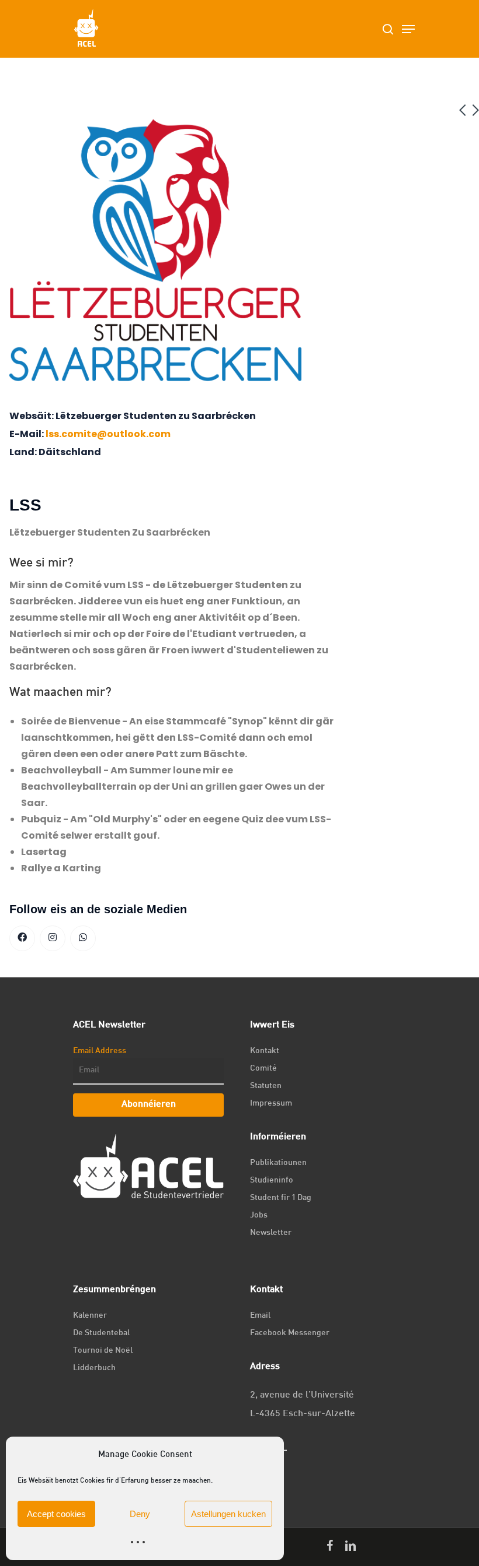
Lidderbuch (94, 1368)
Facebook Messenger (289, 1333)
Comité (263, 1068)
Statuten (266, 1086)
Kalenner (90, 1315)
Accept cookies (56, 1514)
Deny (140, 1514)
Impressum (271, 1103)
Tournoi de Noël (103, 1350)
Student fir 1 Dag (280, 1198)
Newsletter (270, 1233)
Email (260, 1315)
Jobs (259, 1215)
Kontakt (264, 1051)
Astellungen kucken (228, 1514)
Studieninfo (271, 1180)
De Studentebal (101, 1333)
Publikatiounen (278, 1163)
